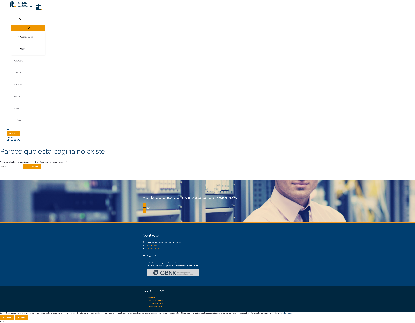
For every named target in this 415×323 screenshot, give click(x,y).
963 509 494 (151, 245)
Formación (18, 85)
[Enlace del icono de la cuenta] (8, 129)
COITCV (16, 19)
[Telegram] (18, 141)
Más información (285, 313)
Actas (16, 108)
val (11, 137)
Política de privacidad (155, 300)
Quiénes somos (27, 37)
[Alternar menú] (28, 28)
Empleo (17, 96)
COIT (23, 49)
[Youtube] (15, 141)
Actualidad (18, 61)
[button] (20, 19)
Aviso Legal (151, 297)
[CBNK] (173, 276)
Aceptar (21, 317)
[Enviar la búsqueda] (26, 166)
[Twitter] (8, 141)
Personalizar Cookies (155, 303)
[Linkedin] (11, 141)
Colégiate (18, 120)
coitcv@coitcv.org (153, 248)
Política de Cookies (155, 306)
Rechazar (7, 317)
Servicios (18, 73)
